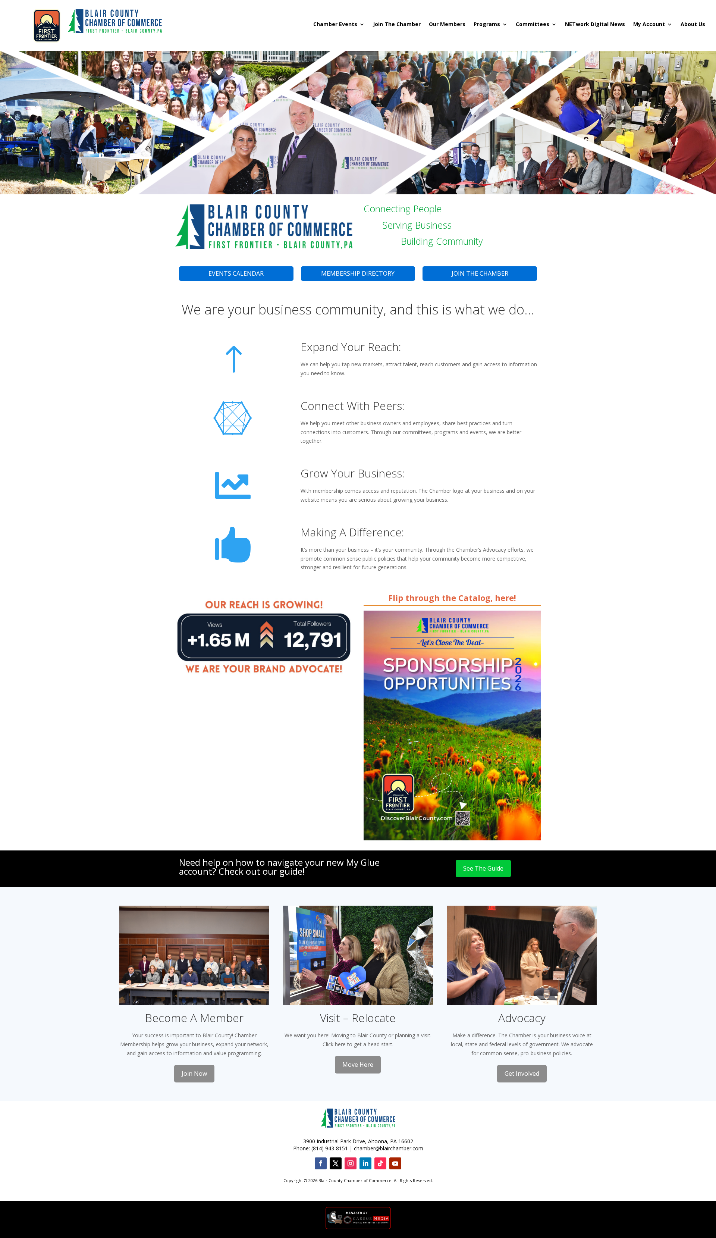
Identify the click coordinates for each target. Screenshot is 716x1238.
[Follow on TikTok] (380, 1163)
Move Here (357, 1064)
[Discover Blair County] (46, 22)
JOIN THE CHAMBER (480, 273)
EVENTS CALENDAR (236, 273)
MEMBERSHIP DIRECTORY (358, 273)
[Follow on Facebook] (321, 1163)
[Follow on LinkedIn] (365, 1163)
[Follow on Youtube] (395, 1163)
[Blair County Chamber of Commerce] (115, 22)
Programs (487, 25)
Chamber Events (335, 25)
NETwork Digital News (595, 25)
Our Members (447, 25)
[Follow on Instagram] (351, 1163)
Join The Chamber (397, 25)
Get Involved (522, 1073)
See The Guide (483, 868)
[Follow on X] (336, 1163)
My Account (649, 25)
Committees (532, 25)
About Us (693, 25)
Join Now (194, 1073)
